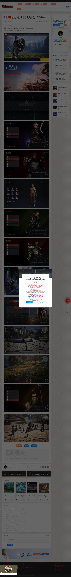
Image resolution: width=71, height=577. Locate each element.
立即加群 (29, 302)
